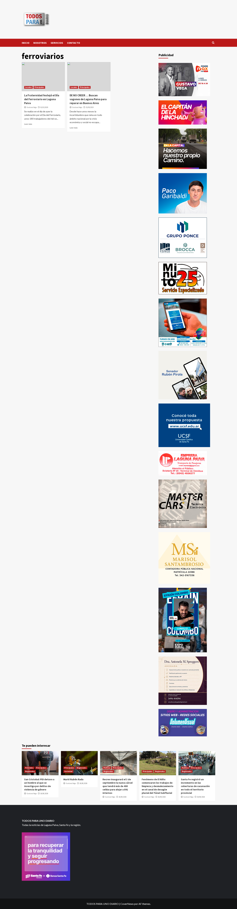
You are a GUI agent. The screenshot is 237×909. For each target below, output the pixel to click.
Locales (28, 87)
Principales (39, 87)
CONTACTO (73, 42)
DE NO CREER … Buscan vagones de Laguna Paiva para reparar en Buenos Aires (88, 99)
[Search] (213, 43)
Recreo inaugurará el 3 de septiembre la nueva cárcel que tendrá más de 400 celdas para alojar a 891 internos (118, 786)
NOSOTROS (40, 42)
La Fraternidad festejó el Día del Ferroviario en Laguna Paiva (41, 99)
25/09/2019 (90, 107)
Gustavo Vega (32, 107)
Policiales (29, 768)
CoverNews (127, 903)
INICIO (25, 42)
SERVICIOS (57, 42)
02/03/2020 (44, 107)
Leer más (28, 124)
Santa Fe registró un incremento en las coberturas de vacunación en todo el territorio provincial (195, 786)
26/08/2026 (44, 793)
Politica (107, 768)
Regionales (30, 771)
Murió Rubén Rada (73, 779)
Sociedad (68, 771)
